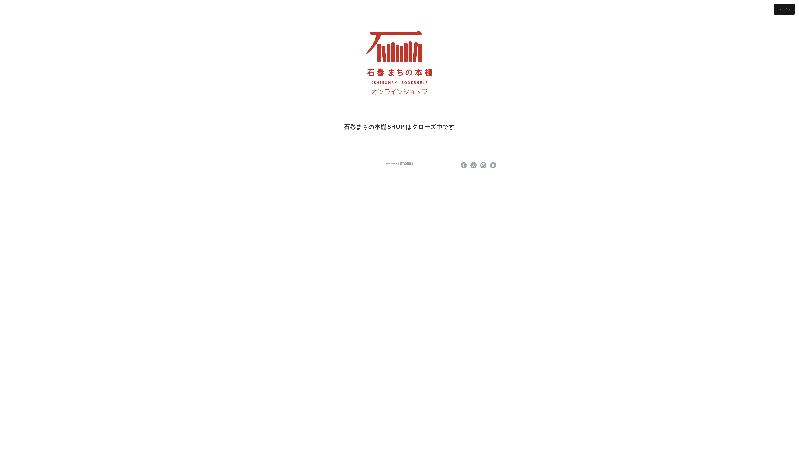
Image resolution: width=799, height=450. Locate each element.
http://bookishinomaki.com (493, 165)
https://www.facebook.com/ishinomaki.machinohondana (464, 165)
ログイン (784, 9)
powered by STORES (399, 163)
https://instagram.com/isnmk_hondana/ (483, 165)
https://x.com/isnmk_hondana (473, 165)
